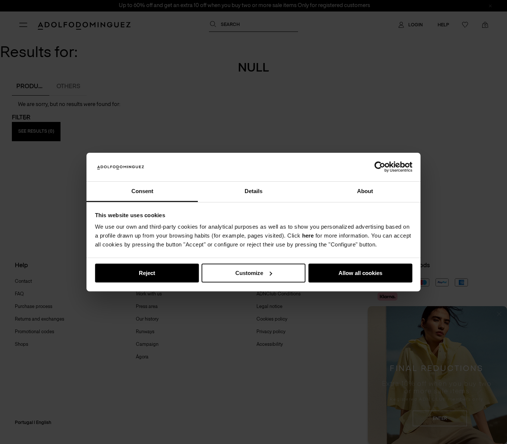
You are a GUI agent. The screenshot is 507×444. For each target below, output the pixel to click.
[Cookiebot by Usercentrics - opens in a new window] (379, 167)
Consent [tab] (142, 191)
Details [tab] (253, 191)
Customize (249, 273)
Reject (147, 273)
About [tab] (365, 191)
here (308, 236)
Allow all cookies (360, 273)
